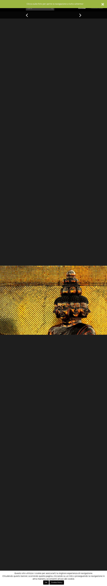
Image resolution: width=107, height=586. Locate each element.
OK (46, 582)
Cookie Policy (56, 582)
